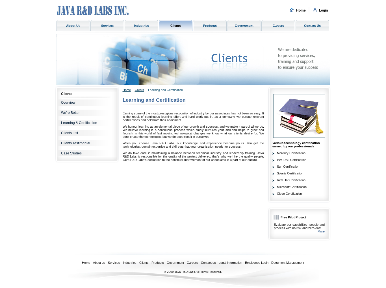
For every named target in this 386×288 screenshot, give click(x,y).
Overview (68, 103)
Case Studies (71, 153)
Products (210, 25)
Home (301, 10)
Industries (141, 25)
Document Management (287, 262)
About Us (73, 25)
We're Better (70, 113)
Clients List (69, 133)
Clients (175, 25)
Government (244, 25)
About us (99, 262)
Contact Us (312, 25)
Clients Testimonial (75, 143)
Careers (278, 25)
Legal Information (230, 262)
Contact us (208, 262)
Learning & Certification (79, 123)
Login (323, 10)
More (321, 231)
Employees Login (256, 262)
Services (107, 25)
